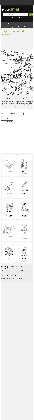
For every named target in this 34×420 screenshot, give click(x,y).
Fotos (21, 18)
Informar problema (29, 26)
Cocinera (24, 237)
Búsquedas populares (18, 19)
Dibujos (15, 18)
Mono (9, 235)
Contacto (20, 26)
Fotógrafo (24, 193)
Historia (9, 24)
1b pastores (16, 24)
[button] (8, 125)
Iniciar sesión (6, 26)
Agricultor (9, 193)
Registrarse (13, 26)
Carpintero (24, 215)
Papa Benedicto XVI (9, 170)
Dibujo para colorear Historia (13, 270)
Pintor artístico (9, 215)
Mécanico (24, 172)
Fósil (9, 258)
